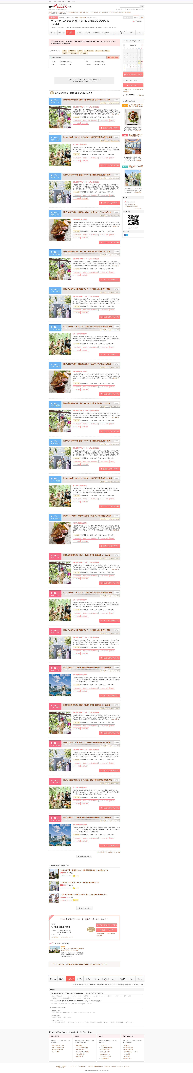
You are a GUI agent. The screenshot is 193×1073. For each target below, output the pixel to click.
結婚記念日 (127, 1054)
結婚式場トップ (80, 1045)
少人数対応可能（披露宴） (59, 1022)
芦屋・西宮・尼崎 (65, 1003)
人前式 (64, 1017)
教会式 (59, 1017)
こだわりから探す (105, 1052)
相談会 (107, 50)
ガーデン (75, 1022)
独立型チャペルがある (96, 1022)
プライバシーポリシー (72, 1066)
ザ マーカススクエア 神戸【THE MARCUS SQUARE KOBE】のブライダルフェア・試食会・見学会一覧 (109, 984)
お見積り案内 (83, 53)
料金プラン (62, 32)
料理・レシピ (128, 1058)
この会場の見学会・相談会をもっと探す (108, 852)
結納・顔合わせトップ (58, 1045)
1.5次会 (69, 1022)
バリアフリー (129, 1022)
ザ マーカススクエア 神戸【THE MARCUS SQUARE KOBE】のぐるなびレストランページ (80, 964)
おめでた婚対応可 (120, 1022)
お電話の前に (55, 937)
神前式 (54, 1017)
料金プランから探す (130, 9)
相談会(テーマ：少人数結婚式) (70, 53)
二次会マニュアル (105, 1054)
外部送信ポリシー (83, 1066)
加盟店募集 (107, 1066)
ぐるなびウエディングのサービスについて (120, 1066)
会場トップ (53, 32)
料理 (80, 32)
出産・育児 (127, 1056)
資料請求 (99, 935)
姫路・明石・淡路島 (77, 1003)
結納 (125, 1047)
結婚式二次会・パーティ (131, 1052)
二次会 (141, 17)
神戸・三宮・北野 (81, 17)
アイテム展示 (99, 50)
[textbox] (130, 6)
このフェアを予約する (111, 128)
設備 (89, 32)
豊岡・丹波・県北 (87, 1003)
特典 (131, 32)
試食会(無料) (72, 50)
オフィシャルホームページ (67, 937)
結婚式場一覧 (79, 1056)
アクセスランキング (105, 1056)
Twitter (127, 235)
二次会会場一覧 (104, 1058)
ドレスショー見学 (89, 50)
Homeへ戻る (121, 9)
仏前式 (69, 1017)
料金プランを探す (81, 1049)
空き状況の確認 (111, 933)
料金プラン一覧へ (84, 908)
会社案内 (58, 1066)
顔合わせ (130, 1047)
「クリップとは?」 (138, 208)
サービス (97, 32)
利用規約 (64, 1066)
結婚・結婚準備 (128, 1049)
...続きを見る (115, 114)
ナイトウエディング (84, 1022)
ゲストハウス (73, 1012)
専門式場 (66, 1012)
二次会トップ (103, 1045)
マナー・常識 (55, 1052)
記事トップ (127, 1045)
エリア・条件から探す (58, 1047)
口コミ (140, 32)
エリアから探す (140, 9)
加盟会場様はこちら (98, 1066)
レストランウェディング (85, 1012)
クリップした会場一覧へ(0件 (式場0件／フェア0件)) (131, 205)
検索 (142, 6)
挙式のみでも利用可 (109, 1022)
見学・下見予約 (107, 930)
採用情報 (90, 1066)
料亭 (94, 1012)
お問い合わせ (100, 933)
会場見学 (80, 50)
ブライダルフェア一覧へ (108, 925)
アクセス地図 (122, 32)
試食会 (64, 50)
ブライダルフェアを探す (82, 1052)
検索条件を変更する (84, 856)
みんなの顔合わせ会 (57, 1049)
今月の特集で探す (81, 1054)
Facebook (125, 235)
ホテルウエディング (57, 1012)
